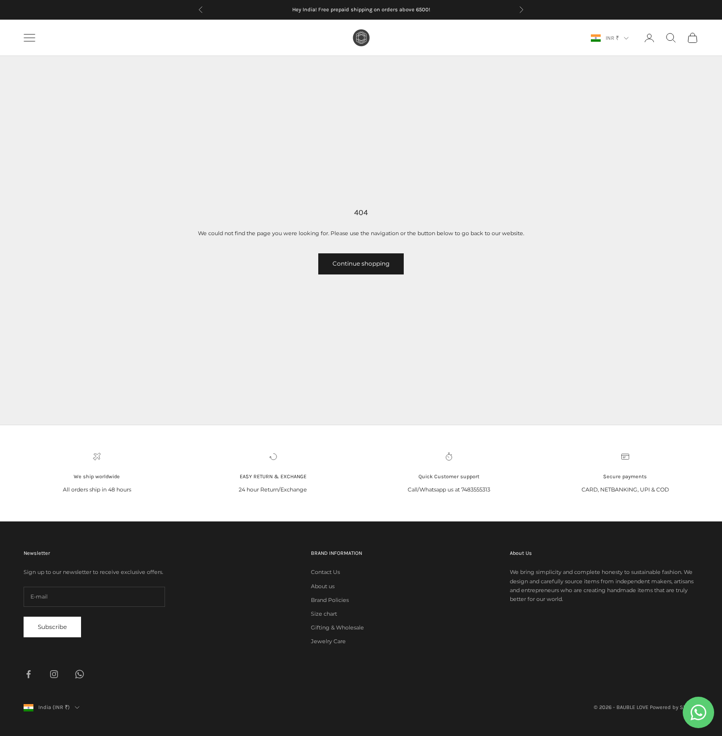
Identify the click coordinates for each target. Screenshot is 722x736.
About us (322, 586)
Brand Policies (330, 600)
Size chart (324, 613)
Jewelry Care (328, 641)
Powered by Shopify (674, 707)
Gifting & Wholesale (337, 627)
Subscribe (52, 626)
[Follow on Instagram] (54, 674)
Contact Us (325, 572)
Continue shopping (361, 263)
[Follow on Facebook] (28, 674)
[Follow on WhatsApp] (79, 674)
